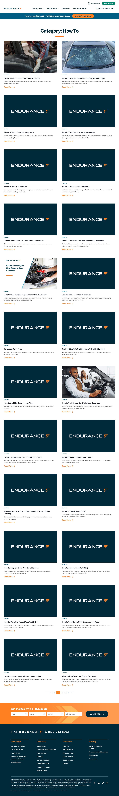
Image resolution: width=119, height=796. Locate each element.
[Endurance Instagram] (107, 783)
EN (112, 8)
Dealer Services (68, 760)
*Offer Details (64, 790)
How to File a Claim (43, 767)
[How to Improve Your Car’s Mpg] (88, 547)
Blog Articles (41, 746)
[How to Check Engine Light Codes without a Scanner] (30, 274)
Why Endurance (68, 749)
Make (32, 714)
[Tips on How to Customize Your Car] (88, 274)
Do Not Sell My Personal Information (41, 790)
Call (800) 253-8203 (18, 746)
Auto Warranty (41, 753)
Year (13, 714)
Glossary (40, 756)
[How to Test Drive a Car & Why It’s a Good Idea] (88, 382)
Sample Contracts (43, 760)
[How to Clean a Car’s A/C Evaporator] (30, 111)
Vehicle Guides (42, 770)
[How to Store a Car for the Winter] (88, 165)
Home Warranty (16, 762)
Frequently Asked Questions (46, 749)
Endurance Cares (68, 756)
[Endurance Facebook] (94, 783)
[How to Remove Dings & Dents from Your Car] (30, 655)
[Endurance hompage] (27, 732)
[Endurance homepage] (12, 8)
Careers (65, 763)
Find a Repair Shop (43, 763)
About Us (66, 746)
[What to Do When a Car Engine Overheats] (88, 655)
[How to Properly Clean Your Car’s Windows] (30, 547)
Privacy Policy (14, 790)
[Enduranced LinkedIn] (99, 783)
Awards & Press (68, 753)
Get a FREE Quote (96, 714)
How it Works (15, 753)
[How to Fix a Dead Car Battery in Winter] (88, 111)
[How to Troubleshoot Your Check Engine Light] (30, 436)
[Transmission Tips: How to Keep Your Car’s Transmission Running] (30, 490)
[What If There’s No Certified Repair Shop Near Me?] (88, 219)
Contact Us (93, 759)
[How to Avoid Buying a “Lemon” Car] (30, 382)
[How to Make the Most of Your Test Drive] (30, 601)
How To (6, 74)
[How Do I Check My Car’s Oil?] (88, 490)
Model (50, 714)
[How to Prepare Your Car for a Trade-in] (88, 436)
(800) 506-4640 (84, 16)
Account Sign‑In (95, 3)
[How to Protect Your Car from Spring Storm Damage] (88, 57)
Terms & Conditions (55, 790)
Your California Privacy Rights (25, 790)
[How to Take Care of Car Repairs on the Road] (88, 601)
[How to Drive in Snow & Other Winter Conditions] (30, 219)
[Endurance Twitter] (103, 783)
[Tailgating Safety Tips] (30, 328)
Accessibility (93, 755)
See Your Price (108, 3)
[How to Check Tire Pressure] (30, 165)
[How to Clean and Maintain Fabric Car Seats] (30, 57)
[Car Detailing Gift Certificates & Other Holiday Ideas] (88, 328)
